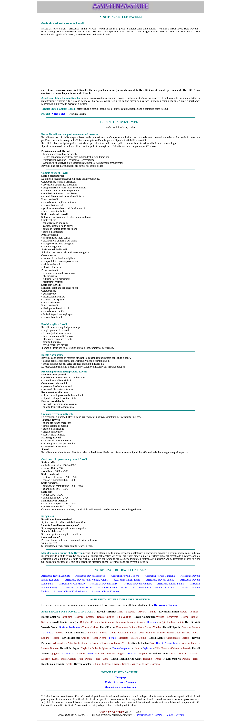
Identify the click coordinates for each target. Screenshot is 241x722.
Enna (90, 653)
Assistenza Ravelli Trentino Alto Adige (153, 587)
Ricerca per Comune (165, 605)
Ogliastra (147, 648)
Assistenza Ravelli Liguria (160, 579)
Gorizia (63, 627)
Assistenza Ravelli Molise (103, 583)
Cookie (169, 714)
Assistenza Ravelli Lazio (127, 579)
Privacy (180, 714)
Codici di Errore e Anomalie (120, 682)
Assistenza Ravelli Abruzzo (55, 575)
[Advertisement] (120, 62)
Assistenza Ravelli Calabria (125, 575)
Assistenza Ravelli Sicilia (78, 587)
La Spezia (48, 632)
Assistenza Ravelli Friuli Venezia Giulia (86, 579)
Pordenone (74, 627)
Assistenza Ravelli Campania (160, 575)
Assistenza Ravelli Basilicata (90, 575)
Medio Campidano (121, 648)
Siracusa (132, 653)
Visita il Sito (58, 113)
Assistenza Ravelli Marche (71, 583)
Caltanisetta (68, 653)
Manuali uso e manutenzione (120, 687)
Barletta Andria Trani (167, 643)
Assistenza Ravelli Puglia (170, 583)
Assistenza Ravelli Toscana (112, 587)
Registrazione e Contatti (149, 714)
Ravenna (151, 622)
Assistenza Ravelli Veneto (105, 591)
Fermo (112, 637)
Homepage (120, 677)
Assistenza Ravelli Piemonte (137, 583)
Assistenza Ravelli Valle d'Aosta (70, 591)
